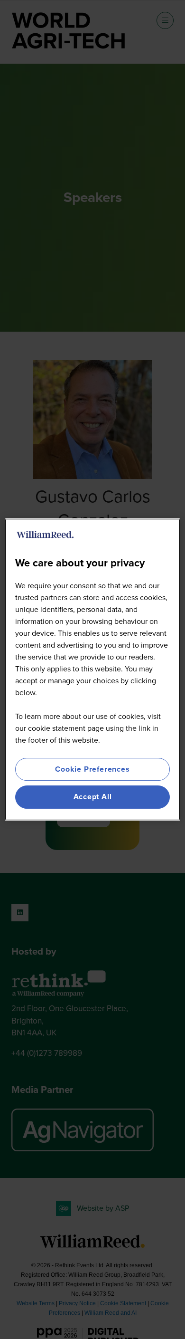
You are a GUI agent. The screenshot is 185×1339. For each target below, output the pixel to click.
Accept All (93, 797)
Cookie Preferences (92, 769)
